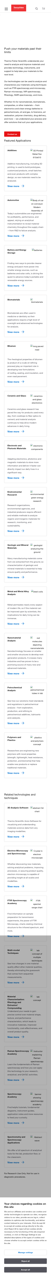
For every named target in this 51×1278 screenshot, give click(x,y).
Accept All (25, 1270)
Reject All (25, 1261)
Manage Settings (25, 1252)
